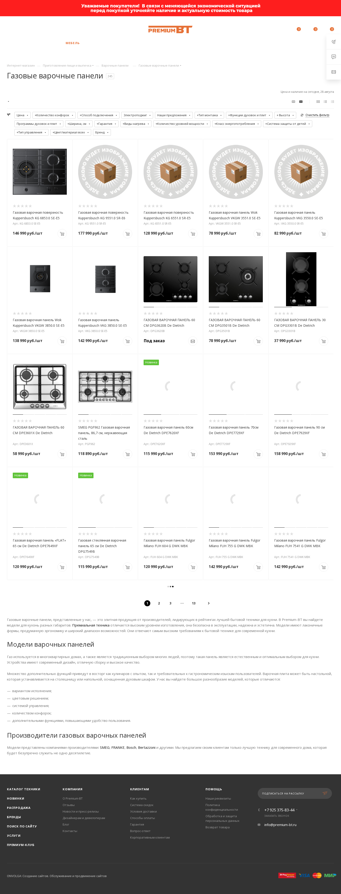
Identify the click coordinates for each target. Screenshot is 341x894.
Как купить (138, 798)
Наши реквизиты (218, 798)
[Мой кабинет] (278, 30)
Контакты (70, 831)
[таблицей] (332, 101)
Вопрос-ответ (140, 831)
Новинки (15, 798)
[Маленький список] (293, 101)
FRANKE (118, 747)
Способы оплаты (142, 818)
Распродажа (19, 808)
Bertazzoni (146, 747)
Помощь (214, 789)
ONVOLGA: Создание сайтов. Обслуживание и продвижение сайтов (57, 876)
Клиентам (139, 789)
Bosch (131, 747)
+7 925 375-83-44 (53, 29)
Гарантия (137, 824)
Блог (66, 824)
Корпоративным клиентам (150, 837)
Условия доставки (143, 811)
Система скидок (142, 805)
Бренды (14, 817)
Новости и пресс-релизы (81, 811)
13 (194, 603)
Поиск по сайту (22, 826)
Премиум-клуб (21, 845)
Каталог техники (23, 789)
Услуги (14, 835)
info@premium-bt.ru (280, 824)
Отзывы (69, 805)
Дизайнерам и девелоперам (84, 818)
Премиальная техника (90, 625)
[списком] (325, 101)
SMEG (104, 747)
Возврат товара (218, 827)
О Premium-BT (73, 798)
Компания (72, 789)
